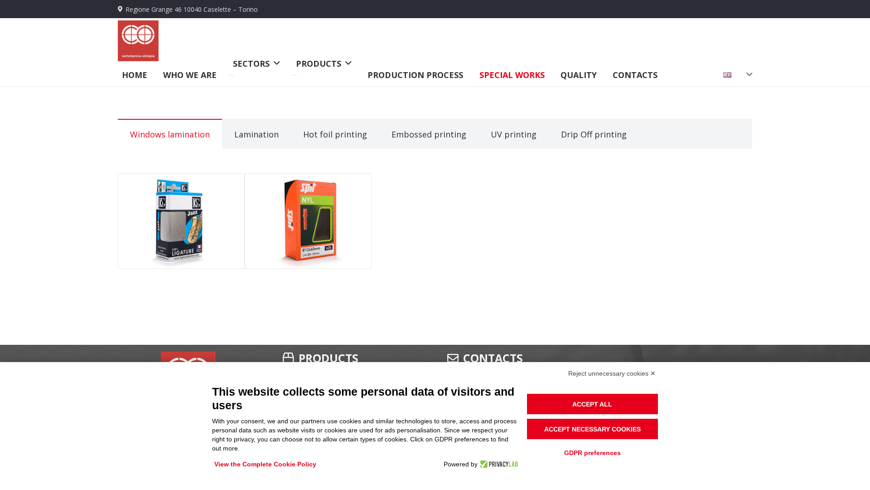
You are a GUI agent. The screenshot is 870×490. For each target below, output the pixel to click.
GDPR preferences (592, 452)
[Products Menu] (294, 75)
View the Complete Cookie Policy (265, 464)
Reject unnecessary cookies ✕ (612, 373)
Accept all (592, 404)
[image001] (138, 40)
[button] (734, 75)
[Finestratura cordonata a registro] (181, 221)
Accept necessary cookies (592, 429)
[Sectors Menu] (231, 75)
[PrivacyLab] (498, 464)
